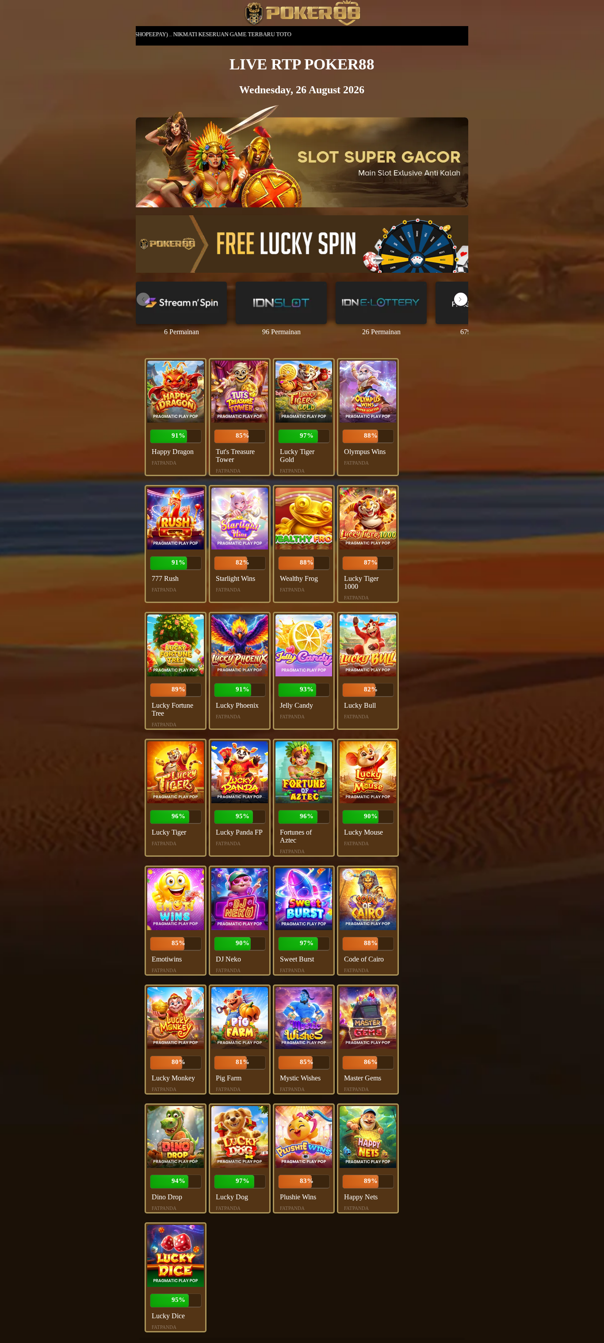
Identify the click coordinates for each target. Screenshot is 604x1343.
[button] (460, 299)
